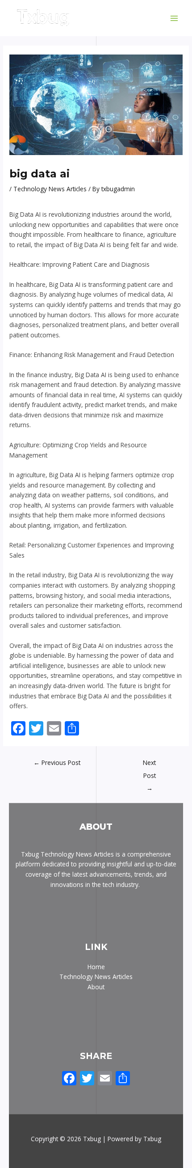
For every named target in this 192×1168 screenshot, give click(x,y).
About (96, 987)
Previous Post (56, 762)
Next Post (149, 764)
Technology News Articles (50, 189)
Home (96, 966)
